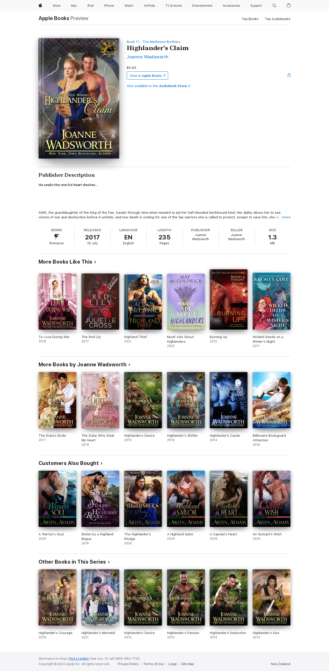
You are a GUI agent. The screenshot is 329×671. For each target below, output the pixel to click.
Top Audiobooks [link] (277, 19)
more (286, 217)
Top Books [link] (250, 19)
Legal (172, 664)
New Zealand (280, 664)
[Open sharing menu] (289, 75)
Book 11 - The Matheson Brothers (153, 42)
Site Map (187, 664)
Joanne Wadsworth (148, 56)
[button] (274, 5)
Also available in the (157, 86)
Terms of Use (153, 664)
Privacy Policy (128, 664)
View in (146, 76)
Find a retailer (79, 658)
